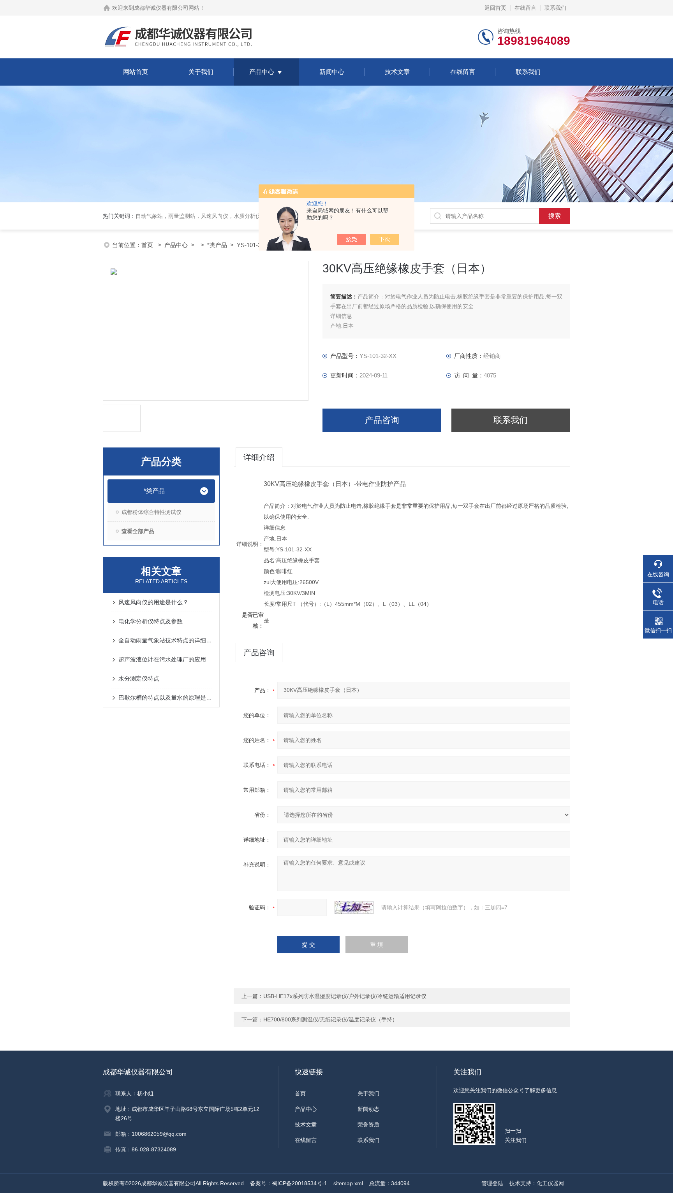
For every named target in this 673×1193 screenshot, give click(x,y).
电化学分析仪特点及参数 (150, 621)
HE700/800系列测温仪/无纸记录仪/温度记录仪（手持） (330, 1019)
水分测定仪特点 (138, 678)
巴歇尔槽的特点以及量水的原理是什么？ (165, 697)
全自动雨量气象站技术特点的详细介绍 (165, 640)
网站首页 (135, 71)
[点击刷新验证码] (354, 907)
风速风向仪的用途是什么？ (153, 602)
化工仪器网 (550, 1183)
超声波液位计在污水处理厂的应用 (162, 659)
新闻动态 (368, 1109)
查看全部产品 (138, 531)
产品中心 (261, 71)
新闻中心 (331, 71)
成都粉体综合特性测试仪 (151, 512)
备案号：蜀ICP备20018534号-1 (288, 1183)
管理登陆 (492, 1183)
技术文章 (397, 71)
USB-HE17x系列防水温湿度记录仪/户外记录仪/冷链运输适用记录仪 (344, 996)
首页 (148, 245)
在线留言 (525, 8)
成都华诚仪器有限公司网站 (166, 8)
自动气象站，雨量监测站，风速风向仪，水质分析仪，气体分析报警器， (223, 216)
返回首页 (495, 8)
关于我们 (201, 71)
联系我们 (555, 8)
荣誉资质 (368, 1124)
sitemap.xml (348, 1183)
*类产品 (217, 245)
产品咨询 (382, 420)
